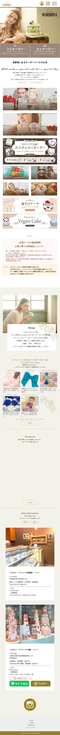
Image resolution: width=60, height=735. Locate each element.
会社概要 (31, 722)
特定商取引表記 (31, 725)
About (30, 423)
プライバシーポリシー (31, 727)
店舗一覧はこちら (22, 82)
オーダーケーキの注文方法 (36, 82)
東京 (25, 522)
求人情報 (31, 720)
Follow (30, 503)
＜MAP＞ (37, 573)
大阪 (34, 522)
